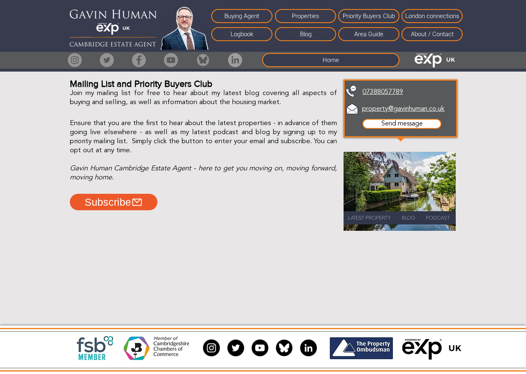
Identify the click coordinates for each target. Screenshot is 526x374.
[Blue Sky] (284, 347)
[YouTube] (259, 347)
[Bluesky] (203, 60)
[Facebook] (139, 60)
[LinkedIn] (235, 60)
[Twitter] (107, 60)
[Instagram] (75, 60)
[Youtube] (171, 60)
